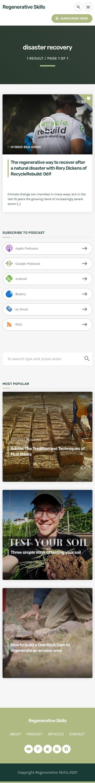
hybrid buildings (26, 147)
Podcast (34, 734)
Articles (56, 734)
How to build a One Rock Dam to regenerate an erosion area (40, 648)
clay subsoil (22, 543)
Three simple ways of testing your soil (46, 552)
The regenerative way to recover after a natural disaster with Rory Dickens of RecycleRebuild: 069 (49, 168)
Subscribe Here (71, 18)
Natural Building (26, 440)
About (15, 734)
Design (17, 636)
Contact (77, 734)
